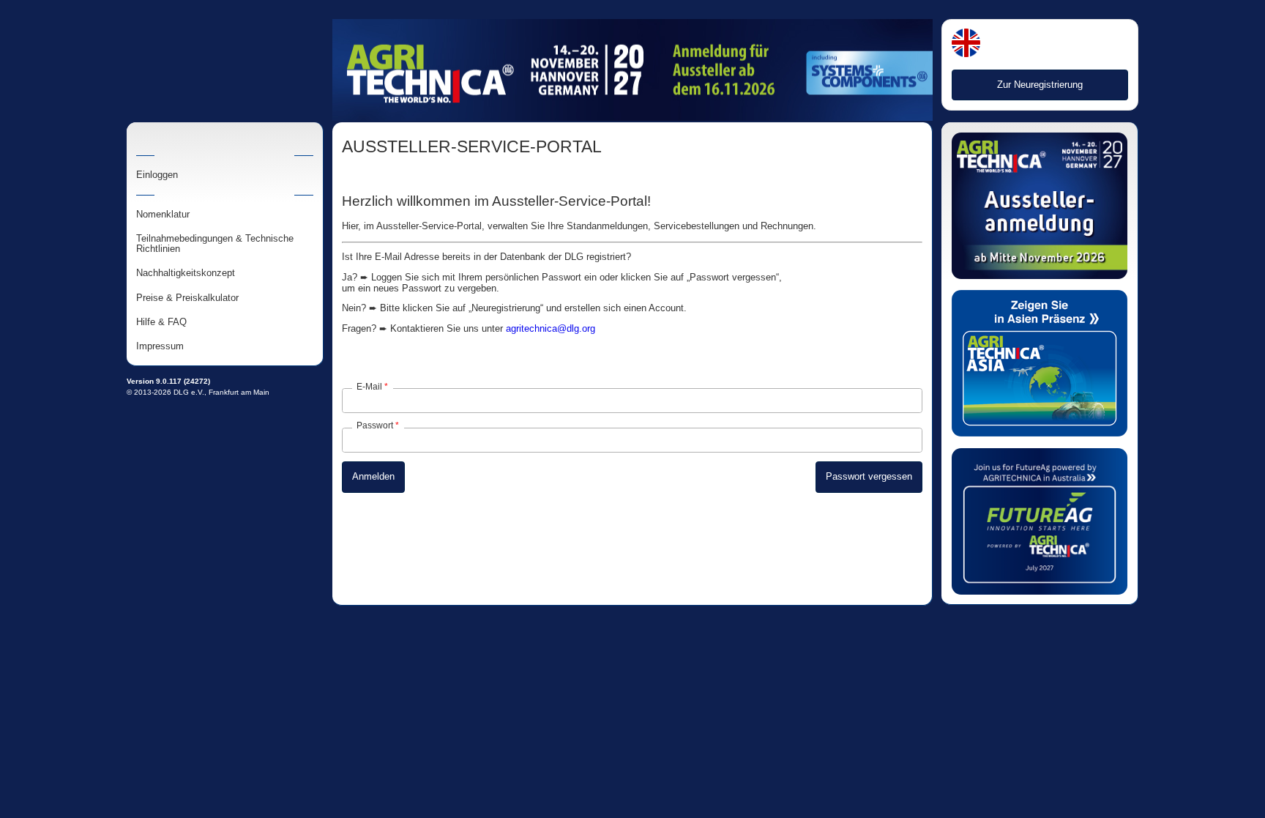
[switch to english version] (966, 44)
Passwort (375, 425)
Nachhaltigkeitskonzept (185, 273)
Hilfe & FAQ (161, 322)
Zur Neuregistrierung (1040, 84)
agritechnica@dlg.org (550, 328)
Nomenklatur (163, 214)
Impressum (160, 346)
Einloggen (157, 175)
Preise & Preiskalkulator (187, 298)
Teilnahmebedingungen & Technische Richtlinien (215, 244)
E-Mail (369, 386)
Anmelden (373, 476)
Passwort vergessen (869, 476)
